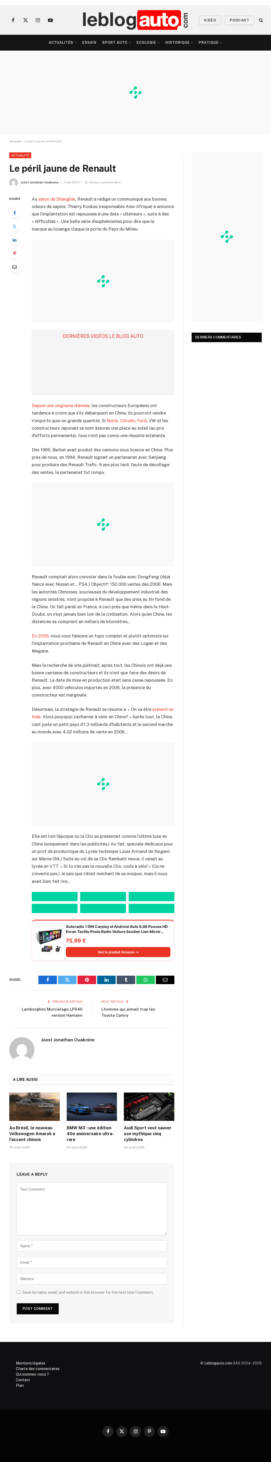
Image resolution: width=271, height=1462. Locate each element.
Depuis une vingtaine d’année (60, 405)
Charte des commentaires (38, 1369)
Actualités (61, 43)
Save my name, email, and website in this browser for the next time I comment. (88, 1292)
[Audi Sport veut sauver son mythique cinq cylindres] (149, 1107)
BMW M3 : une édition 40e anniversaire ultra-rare (90, 1133)
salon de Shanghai (56, 199)
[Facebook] (14, 213)
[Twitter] (14, 226)
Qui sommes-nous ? (32, 1374)
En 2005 (40, 635)
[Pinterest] (14, 253)
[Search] (260, 20)
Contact (23, 1380)
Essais (89, 43)
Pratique (208, 43)
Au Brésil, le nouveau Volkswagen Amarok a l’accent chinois (32, 1133)
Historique (177, 43)
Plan (20, 1385)
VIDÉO (210, 20)
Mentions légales (30, 1363)
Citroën (127, 420)
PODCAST (239, 20)
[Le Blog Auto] (136, 20)
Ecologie (146, 43)
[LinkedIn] (14, 240)
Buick (112, 420)
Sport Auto (115, 43)
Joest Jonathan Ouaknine (39, 182)
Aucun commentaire (105, 182)
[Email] (14, 267)
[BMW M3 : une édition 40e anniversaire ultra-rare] (92, 1107)
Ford (142, 420)
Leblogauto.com (218, 1363)
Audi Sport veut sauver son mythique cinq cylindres (147, 1133)
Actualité (20, 155)
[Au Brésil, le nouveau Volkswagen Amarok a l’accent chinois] (34, 1107)
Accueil (15, 141)
